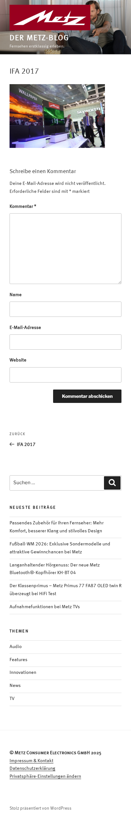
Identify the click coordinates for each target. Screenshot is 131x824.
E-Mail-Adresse (25, 327)
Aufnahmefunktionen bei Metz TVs (45, 607)
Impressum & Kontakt (31, 761)
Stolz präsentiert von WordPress (41, 808)
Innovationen (23, 672)
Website (18, 360)
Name (16, 295)
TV (12, 698)
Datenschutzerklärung (32, 768)
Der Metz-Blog (39, 38)
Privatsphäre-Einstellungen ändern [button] (45, 776)
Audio (16, 647)
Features (18, 660)
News (15, 685)
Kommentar (23, 206)
